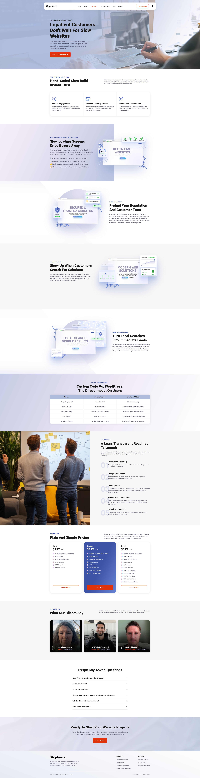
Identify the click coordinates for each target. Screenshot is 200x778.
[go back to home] (51, 6)
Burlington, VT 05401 (143, 759)
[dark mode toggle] (152, 6)
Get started (143, 6)
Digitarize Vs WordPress (122, 759)
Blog (114, 6)
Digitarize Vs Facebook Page (123, 768)
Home (79, 6)
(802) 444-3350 (142, 762)
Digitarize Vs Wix (120, 762)
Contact (120, 6)
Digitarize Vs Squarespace (122, 765)
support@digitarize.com (144, 765)
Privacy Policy (146, 774)
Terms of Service (136, 774)
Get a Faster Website (60, 54)
